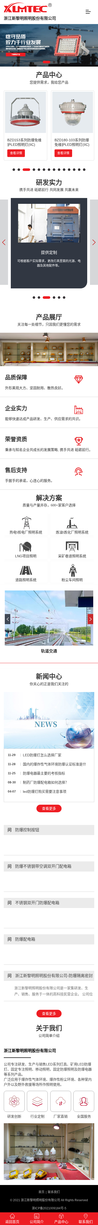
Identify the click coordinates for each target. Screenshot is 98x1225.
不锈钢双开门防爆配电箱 (33, 903)
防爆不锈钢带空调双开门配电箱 (39, 866)
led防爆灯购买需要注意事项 (44, 791)
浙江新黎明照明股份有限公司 (30, 18)
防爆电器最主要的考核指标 (44, 773)
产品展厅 (49, 320)
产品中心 (49, 77)
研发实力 (49, 185)
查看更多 (49, 808)
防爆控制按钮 (23, 830)
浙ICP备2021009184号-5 (49, 1208)
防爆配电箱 (21, 939)
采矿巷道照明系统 (72, 556)
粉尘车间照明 (72, 580)
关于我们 (49, 1031)
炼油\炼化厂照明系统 (72, 532)
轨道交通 (49, 651)
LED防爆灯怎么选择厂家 (42, 755)
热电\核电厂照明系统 (26, 532)
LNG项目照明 (25, 556)
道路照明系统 (25, 580)
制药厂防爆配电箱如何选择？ (46, 782)
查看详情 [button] (16, 153)
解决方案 (49, 501)
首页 (41, 1192)
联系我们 (54, 1192)
